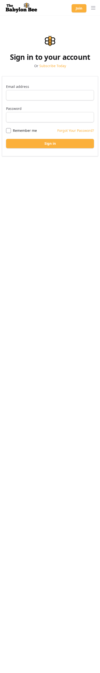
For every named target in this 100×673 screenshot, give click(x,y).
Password (14, 108)
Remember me (25, 130)
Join (79, 8)
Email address (17, 86)
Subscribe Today (52, 65)
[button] (93, 8)
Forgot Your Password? (75, 130)
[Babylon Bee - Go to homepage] (21, 7)
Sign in (50, 143)
